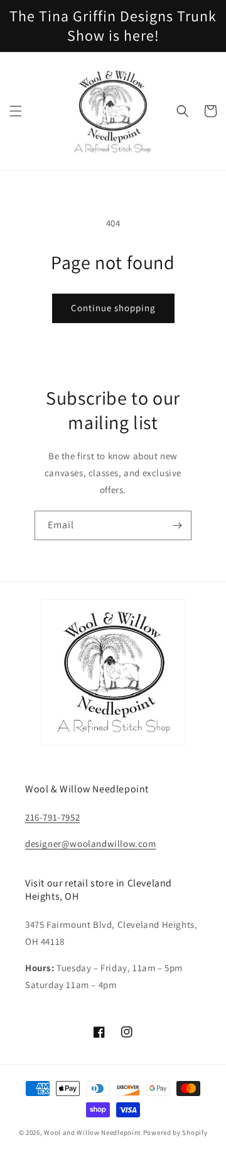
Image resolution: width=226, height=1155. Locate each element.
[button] (16, 111)
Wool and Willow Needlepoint (92, 1132)
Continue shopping (113, 308)
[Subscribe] (177, 525)
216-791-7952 (52, 817)
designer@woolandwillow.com (90, 843)
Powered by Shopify (175, 1132)
